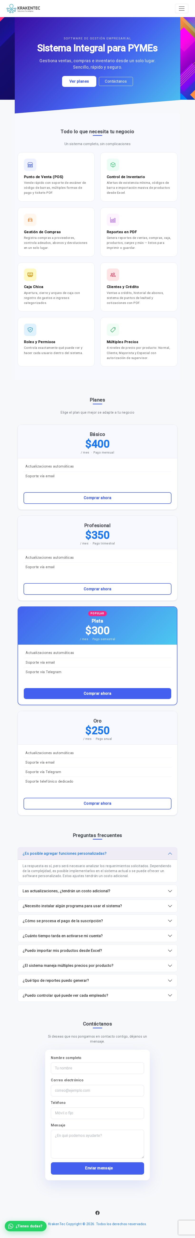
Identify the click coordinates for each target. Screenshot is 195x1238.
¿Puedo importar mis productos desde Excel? (62, 950)
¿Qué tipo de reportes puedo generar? (56, 980)
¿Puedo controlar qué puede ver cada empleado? (65, 995)
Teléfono (58, 1103)
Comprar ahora (97, 498)
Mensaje (58, 1125)
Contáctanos (116, 81)
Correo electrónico (67, 1080)
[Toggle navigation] (181, 8)
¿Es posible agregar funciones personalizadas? (65, 853)
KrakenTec (56, 1224)
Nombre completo (66, 1058)
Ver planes (79, 81)
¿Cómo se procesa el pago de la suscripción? (63, 921)
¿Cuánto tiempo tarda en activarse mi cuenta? (63, 936)
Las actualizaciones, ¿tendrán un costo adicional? (66, 891)
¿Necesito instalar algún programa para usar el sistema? (72, 906)
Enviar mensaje (99, 1168)
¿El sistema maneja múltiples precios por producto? (68, 965)
